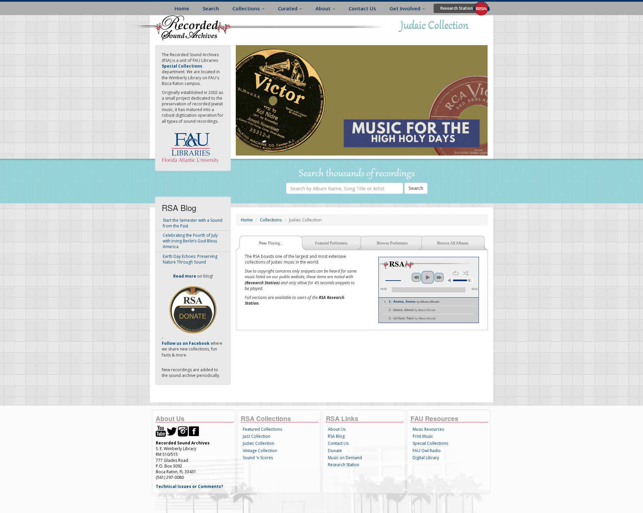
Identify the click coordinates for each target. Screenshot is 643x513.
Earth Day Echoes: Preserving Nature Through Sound (190, 259)
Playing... (271, 243)
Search (211, 8)
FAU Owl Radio (427, 450)
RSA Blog (336, 436)
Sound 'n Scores (258, 457)
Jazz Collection (256, 436)
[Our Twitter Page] (172, 431)
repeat (455, 273)
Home (181, 8)
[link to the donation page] (193, 309)
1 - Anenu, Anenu (414, 301)
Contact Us (362, 8)
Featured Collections (262, 429)
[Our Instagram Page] (183, 431)
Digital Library (426, 457)
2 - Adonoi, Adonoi (412, 310)
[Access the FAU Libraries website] (192, 145)
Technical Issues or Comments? (189, 486)
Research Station (456, 8)
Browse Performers (392, 243)
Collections (246, 8)
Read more (184, 276)
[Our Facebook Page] (194, 431)
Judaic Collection (258, 443)
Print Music (423, 436)
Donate (335, 450)
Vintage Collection (260, 450)
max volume (470, 280)
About (323, 8)
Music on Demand (345, 457)
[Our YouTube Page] (161, 431)
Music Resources (428, 429)
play (427, 277)
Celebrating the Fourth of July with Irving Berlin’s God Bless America (190, 240)
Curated (288, 8)
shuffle (465, 273)
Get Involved (405, 8)
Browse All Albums (453, 243)
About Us (337, 429)
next (439, 277)
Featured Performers (331, 243)
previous (416, 277)
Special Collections (430, 443)
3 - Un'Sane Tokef (412, 318)
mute (450, 280)
